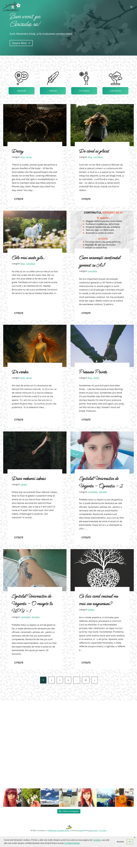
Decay (17, 151)
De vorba (20, 371)
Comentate (93, 492)
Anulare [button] (120, 842)
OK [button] (130, 842)
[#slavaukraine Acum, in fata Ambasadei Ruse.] (106, 797)
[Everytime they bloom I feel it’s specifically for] (31, 797)
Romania (103, 492)
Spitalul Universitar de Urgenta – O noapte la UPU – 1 (32, 604)
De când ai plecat (94, 151)
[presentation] (34, 125)
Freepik (81, 830)
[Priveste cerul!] (50, 797)
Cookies (97, 840)
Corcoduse (98, 157)
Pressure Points (93, 371)
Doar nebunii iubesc (29, 478)
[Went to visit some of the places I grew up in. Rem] (12, 797)
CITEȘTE (20, 198)
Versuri (29, 157)
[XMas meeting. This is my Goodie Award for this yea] (124, 797)
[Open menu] (131, 7)
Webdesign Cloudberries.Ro (59, 830)
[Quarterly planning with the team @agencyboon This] (68, 797)
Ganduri (23, 484)
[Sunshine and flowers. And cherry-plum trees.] (87, 797)
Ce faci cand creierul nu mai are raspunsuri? (98, 600)
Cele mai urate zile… (28, 257)
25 (86, 680)
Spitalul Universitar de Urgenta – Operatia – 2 (101, 482)
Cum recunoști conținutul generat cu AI (99, 261)
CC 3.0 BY (102, 830)
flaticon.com (93, 830)
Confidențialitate (72, 843)
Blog (22, 157)
